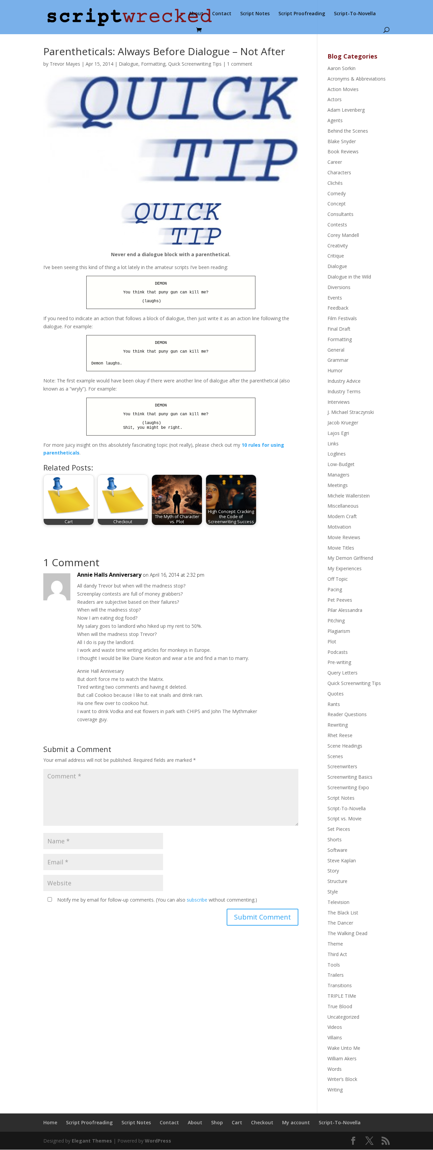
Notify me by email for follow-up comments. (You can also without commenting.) (156, 900)
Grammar (337, 360)
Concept (336, 203)
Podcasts (337, 652)
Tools (333, 964)
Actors (334, 99)
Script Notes (255, 14)
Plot (331, 641)
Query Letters (342, 672)
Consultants (340, 214)
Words (334, 1069)
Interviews (338, 402)
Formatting (153, 64)
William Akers (342, 1058)
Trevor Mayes (65, 64)
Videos (334, 1027)
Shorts (334, 839)
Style (332, 891)
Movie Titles (340, 548)
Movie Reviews (343, 537)
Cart (237, 1122)
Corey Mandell (343, 235)
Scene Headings (344, 746)
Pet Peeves (339, 600)
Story (333, 870)
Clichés (335, 183)
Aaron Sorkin (341, 68)
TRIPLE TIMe (341, 996)
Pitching (336, 620)
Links (333, 443)
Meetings (337, 485)
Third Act (337, 954)
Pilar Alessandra (344, 610)
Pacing (334, 589)
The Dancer (340, 923)
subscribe (197, 900)
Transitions (339, 985)
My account (296, 1122)
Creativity (337, 245)
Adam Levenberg (346, 110)
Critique (335, 255)
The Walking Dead (347, 933)
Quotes (335, 693)
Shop (217, 1122)
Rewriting (337, 725)
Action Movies (343, 89)
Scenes (335, 756)
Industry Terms (344, 391)
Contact (221, 14)
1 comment (239, 64)
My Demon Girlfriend (350, 558)
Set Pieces (338, 829)
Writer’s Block (342, 1079)
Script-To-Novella (355, 14)
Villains (334, 1037)
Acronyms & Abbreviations (356, 78)
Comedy (336, 193)
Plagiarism (338, 631)
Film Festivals (342, 318)
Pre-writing (339, 662)
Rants (333, 704)
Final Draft (338, 329)
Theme (335, 944)
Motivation (339, 527)
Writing (335, 1089)
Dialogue (128, 64)
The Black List (342, 912)
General (335, 350)
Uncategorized (343, 1017)
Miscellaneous (343, 506)
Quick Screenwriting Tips (195, 64)
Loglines (336, 453)
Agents (335, 120)
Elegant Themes (92, 1140)
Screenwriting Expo (348, 787)
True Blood (339, 1006)
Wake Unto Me (343, 1048)
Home (50, 1122)
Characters (339, 172)
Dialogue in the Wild (349, 276)
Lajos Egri (338, 433)
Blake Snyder (341, 141)
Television (338, 902)
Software (337, 850)
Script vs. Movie (344, 818)
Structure (337, 881)
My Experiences (344, 568)
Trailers (335, 975)
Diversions (338, 287)
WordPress (158, 1140)
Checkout (262, 1122)
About (196, 14)
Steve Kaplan (341, 860)
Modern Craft (342, 516)
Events (334, 297)
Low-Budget (341, 464)
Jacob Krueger (342, 422)
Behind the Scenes (347, 131)
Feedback (337, 308)
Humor (335, 370)
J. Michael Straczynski (350, 412)
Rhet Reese (339, 735)
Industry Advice (344, 381)
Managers (338, 474)
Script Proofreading (301, 14)
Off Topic (337, 579)
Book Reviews (343, 151)
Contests (337, 224)
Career (334, 162)
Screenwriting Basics (349, 777)
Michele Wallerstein (348, 495)
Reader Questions (347, 714)
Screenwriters (342, 766)
